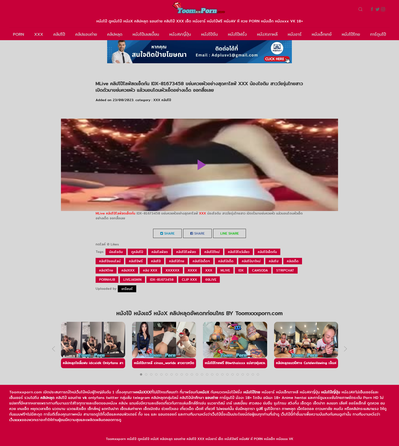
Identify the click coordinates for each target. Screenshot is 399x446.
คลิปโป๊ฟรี (136, 261)
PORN (18, 34)
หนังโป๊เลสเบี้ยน (146, 34)
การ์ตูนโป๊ (378, 34)
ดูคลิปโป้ (137, 251)
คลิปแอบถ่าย (86, 34)
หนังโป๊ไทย (351, 34)
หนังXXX (143, 392)
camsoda (260, 270)
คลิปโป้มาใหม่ (251, 261)
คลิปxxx (128, 270)
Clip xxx (189, 279)
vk (84, 398)
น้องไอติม (116, 251)
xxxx (192, 270)
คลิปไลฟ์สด (159, 251)
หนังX (204, 392)
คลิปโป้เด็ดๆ (201, 261)
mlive (225, 270)
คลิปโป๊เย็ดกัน (267, 251)
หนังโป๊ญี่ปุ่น (330, 392)
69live (210, 279)
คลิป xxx (150, 270)
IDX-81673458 (161, 279)
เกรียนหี (127, 288)
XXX (38, 34)
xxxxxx (172, 270)
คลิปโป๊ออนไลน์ (110, 261)
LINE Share (229, 233)
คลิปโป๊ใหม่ (212, 251)
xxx (208, 270)
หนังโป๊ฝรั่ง (237, 34)
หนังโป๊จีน (209, 34)
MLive (100, 213)
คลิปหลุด (114, 34)
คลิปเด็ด (293, 261)
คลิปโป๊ (59, 34)
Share (169, 233)
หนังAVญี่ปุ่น (180, 34)
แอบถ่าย (211, 398)
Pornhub (107, 279)
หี (261, 409)
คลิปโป (273, 261)
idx (241, 270)
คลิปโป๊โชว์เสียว (238, 251)
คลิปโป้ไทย (176, 261)
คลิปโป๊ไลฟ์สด (186, 251)
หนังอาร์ (295, 34)
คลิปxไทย (106, 270)
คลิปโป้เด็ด (225, 261)
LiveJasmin (132, 279)
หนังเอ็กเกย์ (322, 34)
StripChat (285, 270)
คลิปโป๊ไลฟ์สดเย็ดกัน (120, 213)
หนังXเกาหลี (267, 34)
